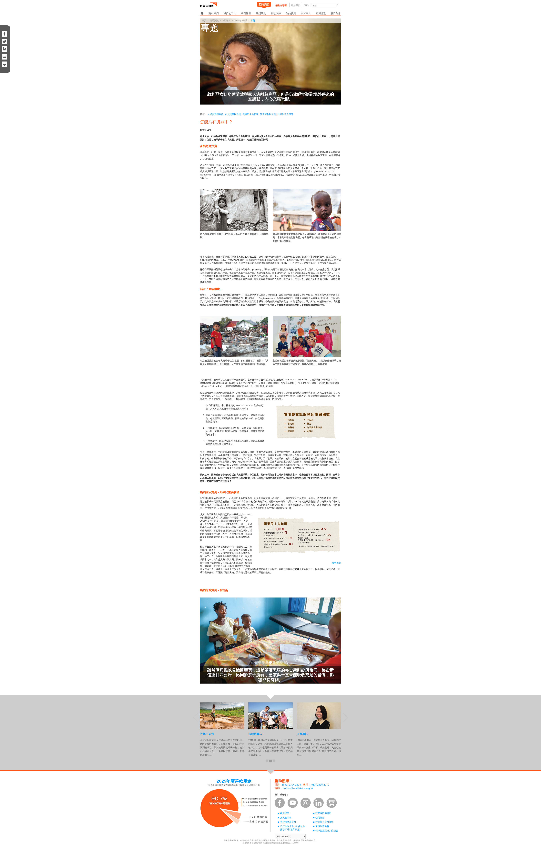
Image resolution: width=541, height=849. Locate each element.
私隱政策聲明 (322, 826)
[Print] (4, 67)
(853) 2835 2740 (320, 784)
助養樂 (252, 733)
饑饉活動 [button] (261, 13)
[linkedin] (4, 49)
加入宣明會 (285, 817)
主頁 (204, 20)
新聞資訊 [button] (321, 13)
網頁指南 (284, 813)
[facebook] (4, 31)
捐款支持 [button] (276, 13)
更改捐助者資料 (288, 822)
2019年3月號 (240, 20)
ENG (306, 5)
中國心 (204, 733)
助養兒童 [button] (246, 13)
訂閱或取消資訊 (323, 813)
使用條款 (319, 817)
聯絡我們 (295, 5)
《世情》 (226, 20)
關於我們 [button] (214, 13)
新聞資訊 (214, 20)
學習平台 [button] (306, 13)
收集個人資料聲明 (324, 822)
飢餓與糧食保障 (285, 114)
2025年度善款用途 (234, 781)
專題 (252, 20)
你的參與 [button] (291, 13)
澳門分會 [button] (336, 13)
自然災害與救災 (233, 114)
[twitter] (4, 41)
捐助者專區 (281, 5)
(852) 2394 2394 (291, 784)
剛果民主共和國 (250, 114)
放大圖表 (336, 563)
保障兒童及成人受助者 (326, 830)
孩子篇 (301, 733)
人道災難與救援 (215, 114)
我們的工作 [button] (229, 13)
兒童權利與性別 (268, 114)
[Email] (4, 57)
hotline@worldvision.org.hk (298, 788)
